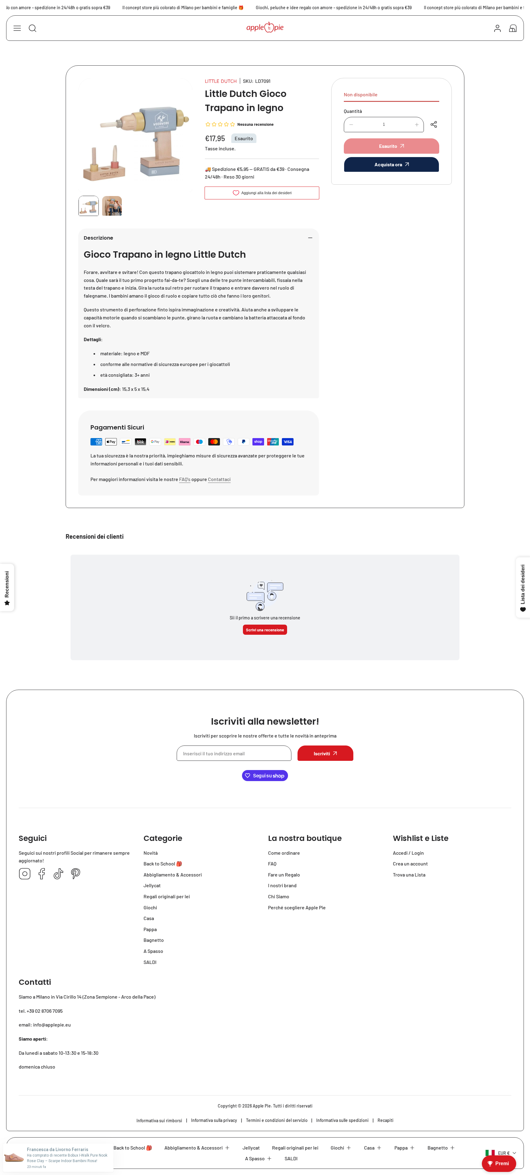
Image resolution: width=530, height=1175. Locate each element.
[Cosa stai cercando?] (32, 28)
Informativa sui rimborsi (159, 1120)
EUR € (504, 1153)
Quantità (353, 111)
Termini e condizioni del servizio (277, 1120)
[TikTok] (58, 874)
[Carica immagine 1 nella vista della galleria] (89, 206)
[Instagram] (25, 874)
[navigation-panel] (17, 28)
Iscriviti (322, 753)
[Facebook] (42, 874)
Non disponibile (361, 94)
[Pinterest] (75, 874)
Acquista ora (388, 164)
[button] (512, 28)
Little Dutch (221, 81)
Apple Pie (262, 1105)
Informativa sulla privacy (214, 1120)
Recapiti (386, 1120)
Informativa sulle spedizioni (342, 1120)
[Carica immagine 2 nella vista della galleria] (112, 206)
